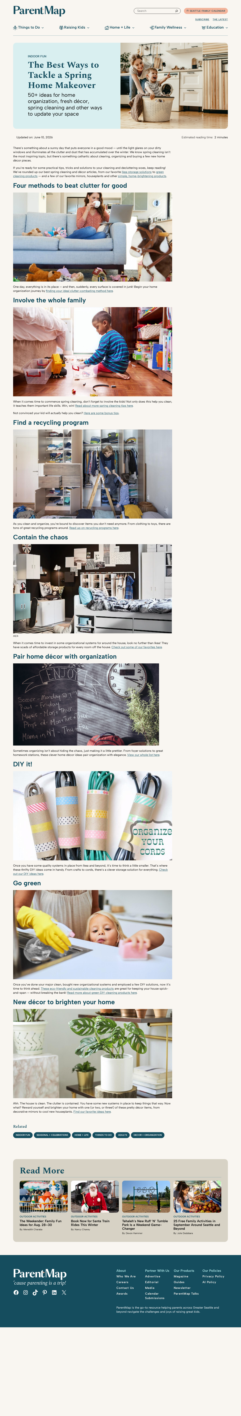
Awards (122, 1293)
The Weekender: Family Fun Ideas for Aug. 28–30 (40, 1223)
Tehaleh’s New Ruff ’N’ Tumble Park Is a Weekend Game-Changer (145, 1225)
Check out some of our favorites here (136, 647)
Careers (122, 1282)
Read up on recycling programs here (93, 528)
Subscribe (202, 19)
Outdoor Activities (33, 1216)
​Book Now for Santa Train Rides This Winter (90, 1223)
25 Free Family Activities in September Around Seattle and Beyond (196, 1225)
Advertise (152, 1276)
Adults (122, 1135)
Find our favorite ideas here (92, 1111)
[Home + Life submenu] (133, 27)
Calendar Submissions (155, 1296)
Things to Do (103, 1135)
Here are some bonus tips (101, 413)
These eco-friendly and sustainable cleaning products (77, 988)
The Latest (220, 19)
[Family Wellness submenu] (185, 27)
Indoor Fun (37, 56)
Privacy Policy (213, 1276)
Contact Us (125, 1288)
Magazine (181, 1276)
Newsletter (182, 1288)
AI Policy (209, 1282)
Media (149, 1288)
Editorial (151, 1282)
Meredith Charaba (32, 1229)
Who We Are (126, 1276)
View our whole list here (143, 755)
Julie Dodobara (185, 1233)
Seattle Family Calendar (207, 11)
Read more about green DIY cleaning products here (102, 993)
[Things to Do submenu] (42, 27)
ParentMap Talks (186, 1293)
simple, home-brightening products (142, 176)
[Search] (177, 11)
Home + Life (82, 1135)
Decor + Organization (148, 1135)
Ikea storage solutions (137, 172)
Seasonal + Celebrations (52, 1135)
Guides (179, 1282)
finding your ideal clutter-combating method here (79, 291)
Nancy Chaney (82, 1229)
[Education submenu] (227, 27)
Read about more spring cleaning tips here (104, 406)
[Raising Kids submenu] (88, 27)
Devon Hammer (134, 1233)
